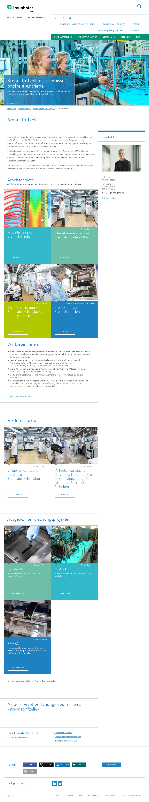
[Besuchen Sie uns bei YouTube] (60, 783)
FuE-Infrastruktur (87, 37)
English (135, 31)
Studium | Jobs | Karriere (111, 31)
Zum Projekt (17, 593)
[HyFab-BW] (27, 545)
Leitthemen (109, 37)
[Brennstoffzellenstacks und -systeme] (27, 283)
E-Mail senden (110, 198)
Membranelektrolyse (63, 733)
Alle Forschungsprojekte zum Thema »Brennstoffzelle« (33, 681)
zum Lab (18, 495)
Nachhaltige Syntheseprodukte (68, 737)
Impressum (110, 796)
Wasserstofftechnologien (44, 109)
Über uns (125, 37)
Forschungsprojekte (114, 24)
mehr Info (18, 257)
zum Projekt (17, 668)
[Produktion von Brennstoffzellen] (74, 283)
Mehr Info (65, 332)
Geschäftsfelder (63, 37)
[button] (30, 765)
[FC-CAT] (74, 545)
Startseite (11, 109)
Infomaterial (94, 796)
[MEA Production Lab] (74, 446)
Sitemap (58, 796)
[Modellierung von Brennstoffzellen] (27, 209)
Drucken (111, 765)
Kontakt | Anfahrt (75, 796)
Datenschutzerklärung (131, 796)
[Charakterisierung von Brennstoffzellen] (74, 209)
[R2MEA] (27, 619)
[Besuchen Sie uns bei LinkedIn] (54, 783)
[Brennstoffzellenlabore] (27, 446)
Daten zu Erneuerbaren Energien (77, 24)
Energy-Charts (62, 18)
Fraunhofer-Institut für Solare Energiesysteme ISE (26, 18)
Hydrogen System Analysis (66, 741)
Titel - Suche (139, 6)
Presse (136, 24)
